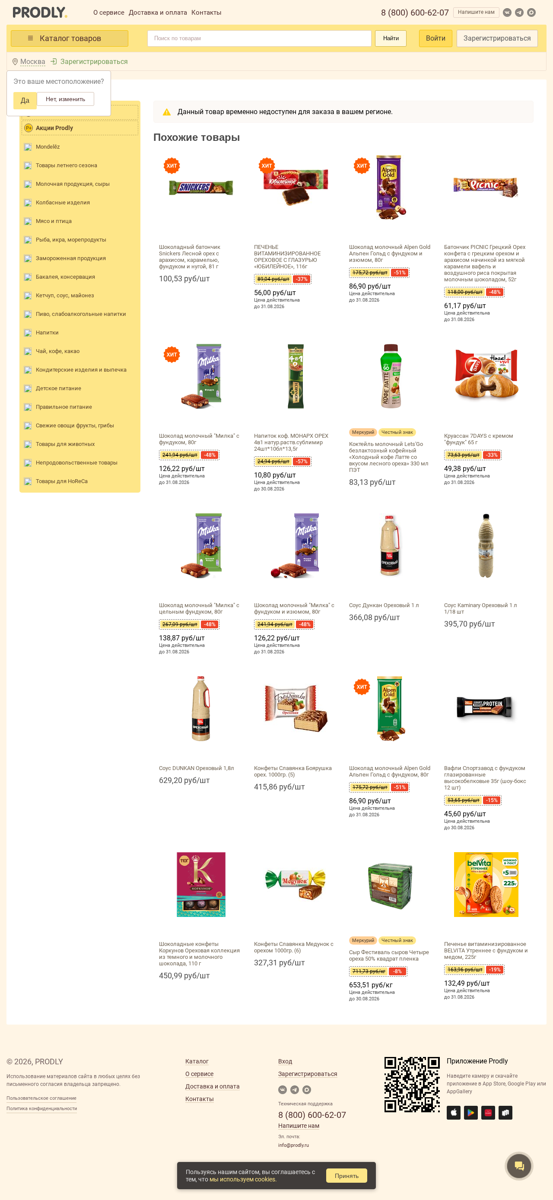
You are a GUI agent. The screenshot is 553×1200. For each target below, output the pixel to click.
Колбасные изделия (63, 202)
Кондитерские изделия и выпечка (81, 369)
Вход (285, 1061)
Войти (435, 38)
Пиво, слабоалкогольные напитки (81, 314)
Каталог (197, 1061)
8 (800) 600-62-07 (415, 12)
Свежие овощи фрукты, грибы (75, 425)
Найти (391, 38)
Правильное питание (64, 407)
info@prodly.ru (293, 1145)
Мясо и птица (54, 221)
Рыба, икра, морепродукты (71, 239)
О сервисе (108, 12)
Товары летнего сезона (66, 165)
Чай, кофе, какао (57, 351)
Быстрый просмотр (200, 230)
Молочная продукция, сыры (73, 184)
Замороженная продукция (71, 258)
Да (25, 100)
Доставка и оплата (158, 12)
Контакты (206, 12)
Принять (347, 1175)
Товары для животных (65, 444)
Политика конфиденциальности (41, 1108)
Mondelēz (48, 146)
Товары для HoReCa (62, 481)
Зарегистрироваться (497, 38)
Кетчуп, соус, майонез (65, 295)
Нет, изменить (65, 98)
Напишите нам (476, 12)
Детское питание (58, 388)
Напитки (47, 332)
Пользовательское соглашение (41, 1098)
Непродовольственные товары (77, 462)
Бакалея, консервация (65, 277)
